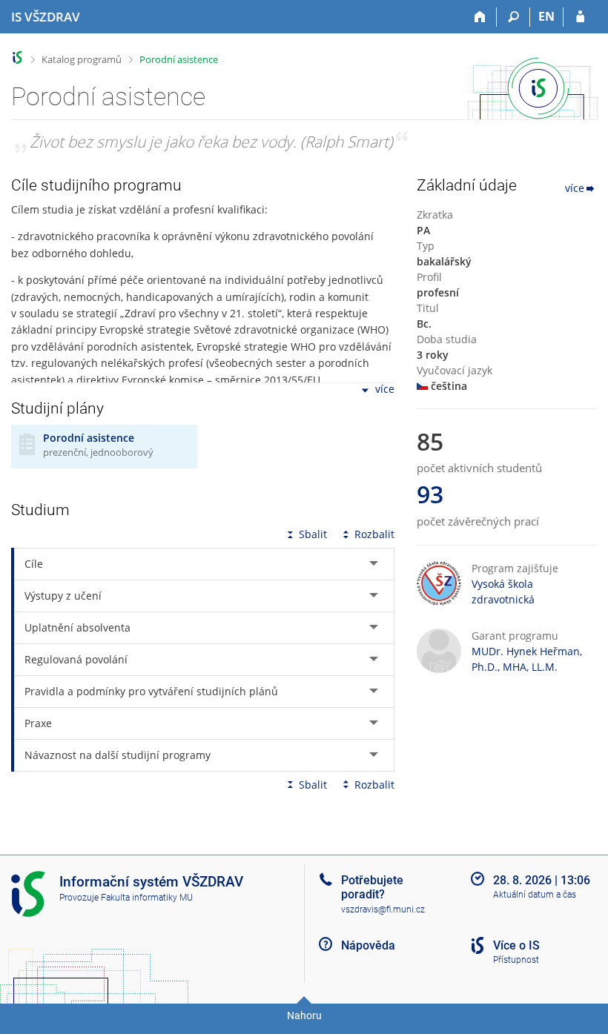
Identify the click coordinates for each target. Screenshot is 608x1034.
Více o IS (516, 945)
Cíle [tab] (33, 564)
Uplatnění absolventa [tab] (77, 627)
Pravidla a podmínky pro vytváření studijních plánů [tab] (151, 691)
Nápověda (368, 945)
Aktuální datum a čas (534, 894)
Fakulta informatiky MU (147, 897)
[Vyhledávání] (513, 17)
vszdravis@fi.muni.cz (383, 909)
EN (546, 16)
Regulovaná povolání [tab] (76, 659)
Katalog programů (82, 59)
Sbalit (313, 534)
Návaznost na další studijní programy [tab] (117, 755)
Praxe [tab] (38, 723)
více (384, 389)
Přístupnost (516, 960)
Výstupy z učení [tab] (63, 596)
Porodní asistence (178, 59)
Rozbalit (374, 534)
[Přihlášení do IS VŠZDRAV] (580, 17)
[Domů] (480, 17)
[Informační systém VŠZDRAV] (17, 57)
